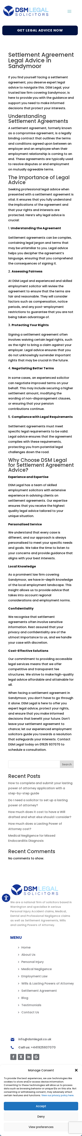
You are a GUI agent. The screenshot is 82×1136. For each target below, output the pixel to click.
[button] (76, 1070)
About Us (28, 954)
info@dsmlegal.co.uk (34, 1039)
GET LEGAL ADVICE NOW (40, 30)
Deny (41, 1117)
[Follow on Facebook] (13, 1057)
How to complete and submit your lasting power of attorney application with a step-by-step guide (40, 788)
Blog (24, 998)
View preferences (41, 1127)
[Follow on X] (21, 1057)
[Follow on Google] (36, 1057)
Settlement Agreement (39, 991)
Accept (41, 1106)
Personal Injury (32, 962)
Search (67, 764)
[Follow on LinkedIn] (29, 1057)
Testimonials (31, 1005)
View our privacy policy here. (57, 1095)
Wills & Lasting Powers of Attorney (47, 983)
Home (26, 947)
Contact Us (30, 1012)
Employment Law (34, 976)
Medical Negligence (36, 969)
